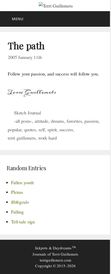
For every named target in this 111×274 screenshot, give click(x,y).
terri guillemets (22, 138)
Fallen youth (22, 182)
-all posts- (23, 121)
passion (91, 121)
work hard (47, 138)
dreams (57, 121)
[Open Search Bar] (103, 19)
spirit (52, 129)
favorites (74, 121)
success (66, 129)
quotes (30, 129)
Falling (17, 212)
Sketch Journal (27, 112)
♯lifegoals (20, 202)
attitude (41, 121)
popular (14, 129)
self (41, 129)
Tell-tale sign (23, 221)
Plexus (17, 192)
